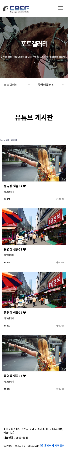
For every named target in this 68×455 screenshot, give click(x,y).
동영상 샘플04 (13, 186)
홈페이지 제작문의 (54, 445)
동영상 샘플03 (13, 249)
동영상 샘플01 (13, 375)
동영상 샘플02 (13, 312)
